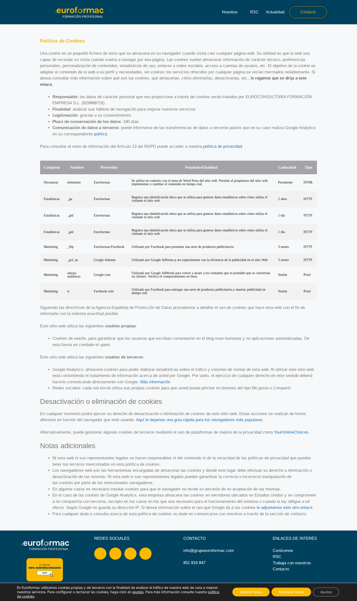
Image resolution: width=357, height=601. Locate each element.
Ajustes (326, 592)
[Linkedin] (130, 554)
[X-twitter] (145, 554)
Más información (155, 382)
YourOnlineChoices (291, 432)
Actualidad (275, 12)
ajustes (138, 592)
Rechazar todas (291, 592)
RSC (254, 12)
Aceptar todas (251, 592)
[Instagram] (115, 554)
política (100, 134)
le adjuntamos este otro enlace (284, 507)
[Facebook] (100, 554)
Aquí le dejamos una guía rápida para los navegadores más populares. (200, 420)
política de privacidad (222, 146)
